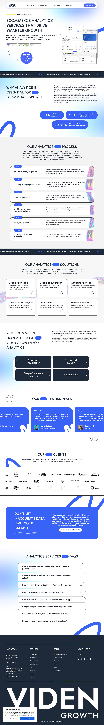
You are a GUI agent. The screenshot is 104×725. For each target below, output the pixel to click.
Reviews (56, 661)
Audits (32, 674)
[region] (20, 714)
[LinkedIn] (78, 659)
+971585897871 (13, 676)
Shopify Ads (33, 664)
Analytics (33, 671)
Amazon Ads (34, 661)
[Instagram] (81, 659)
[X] (88, 659)
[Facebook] (84, 659)
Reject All (12, 718)
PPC (31, 667)
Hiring (55, 667)
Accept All (27, 718)
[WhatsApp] (91, 659)
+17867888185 (13, 662)
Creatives (33, 677)
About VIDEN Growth (60, 654)
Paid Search (33, 654)
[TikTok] (94, 659)
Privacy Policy (58, 671)
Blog (55, 664)
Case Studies (58, 657)
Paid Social (33, 657)
